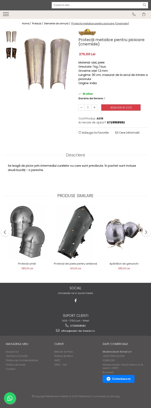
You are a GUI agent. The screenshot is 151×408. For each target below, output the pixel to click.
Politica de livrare (16, 364)
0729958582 (78, 326)
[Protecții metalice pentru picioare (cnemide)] (47, 64)
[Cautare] (144, 5)
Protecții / (38, 23)
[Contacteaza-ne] (134, 14)
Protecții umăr (27, 264)
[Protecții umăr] (27, 232)
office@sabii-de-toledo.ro (77, 331)
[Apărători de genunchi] (124, 232)
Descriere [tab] (75, 155)
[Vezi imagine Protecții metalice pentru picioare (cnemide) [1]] (11, 53)
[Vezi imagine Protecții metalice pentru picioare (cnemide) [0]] (11, 37)
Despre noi (12, 351)
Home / (26, 23)
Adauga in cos (121, 107)
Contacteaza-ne (121, 378)
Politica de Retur (63, 356)
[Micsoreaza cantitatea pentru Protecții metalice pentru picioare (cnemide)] (81, 107)
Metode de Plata (63, 351)
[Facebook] (75, 300)
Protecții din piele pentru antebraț (75, 264)
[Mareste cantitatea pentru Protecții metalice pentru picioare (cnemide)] (94, 107)
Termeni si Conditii (17, 356)
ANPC (57, 360)
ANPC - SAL (60, 364)
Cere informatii (128, 133)
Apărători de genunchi (124, 264)
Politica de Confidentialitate (22, 360)
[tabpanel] (47, 64)
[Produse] (6, 15)
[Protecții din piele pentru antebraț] (75, 232)
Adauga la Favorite (95, 133)
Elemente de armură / (57, 23)
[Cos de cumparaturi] (144, 14)
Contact (10, 369)
